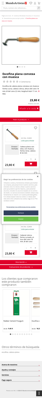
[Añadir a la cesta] (31, 164)
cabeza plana (14, 352)
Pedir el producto (20, 119)
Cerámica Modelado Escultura (22, 16)
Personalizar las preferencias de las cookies (21, 207)
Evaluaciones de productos (20, 267)
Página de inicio (7, 16)
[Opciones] (39, 393)
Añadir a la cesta (28, 108)
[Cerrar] (37, 176)
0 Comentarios (25, 82)
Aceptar (21, 219)
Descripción (20, 262)
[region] (21, 199)
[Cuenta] (35, 3)
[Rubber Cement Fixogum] (16, 303)
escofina (5, 352)
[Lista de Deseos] (31, 3)
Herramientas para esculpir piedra (14, 18)
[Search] (38, 8)
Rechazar (21, 213)
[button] (17, 67)
